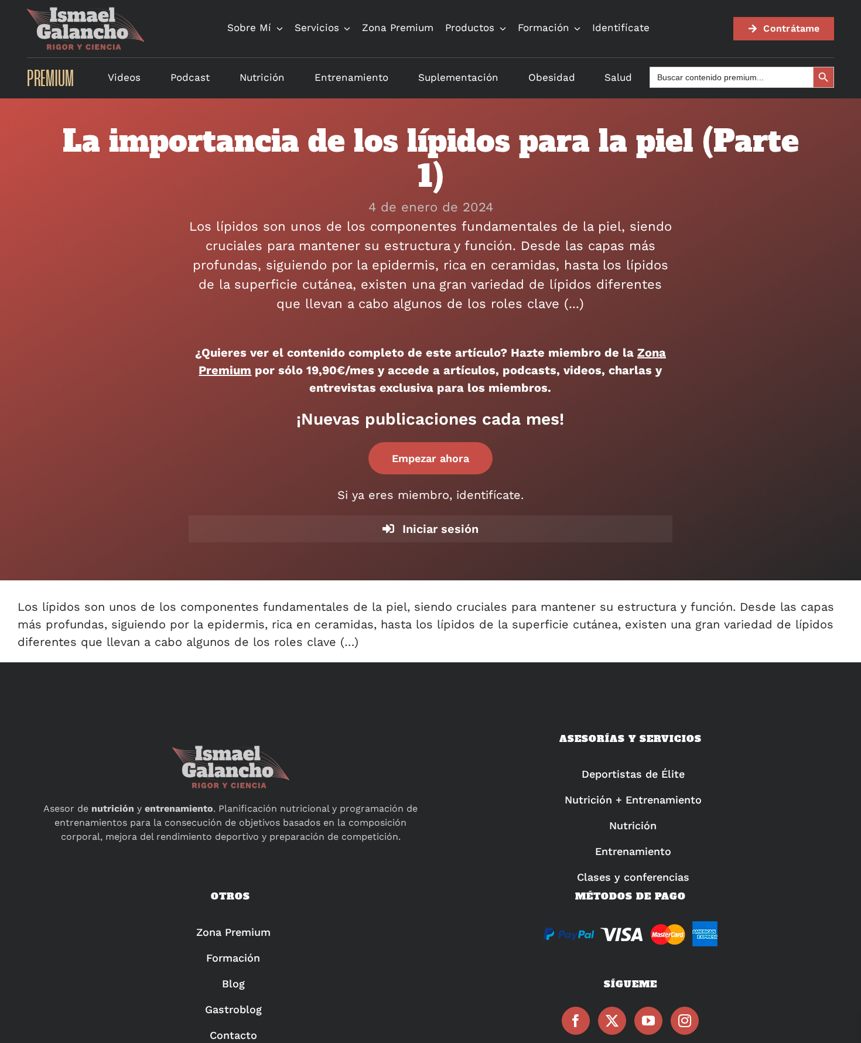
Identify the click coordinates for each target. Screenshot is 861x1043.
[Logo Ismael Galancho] (85, 12)
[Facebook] (576, 1021)
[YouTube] (648, 1021)
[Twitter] (612, 1021)
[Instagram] (685, 1021)
